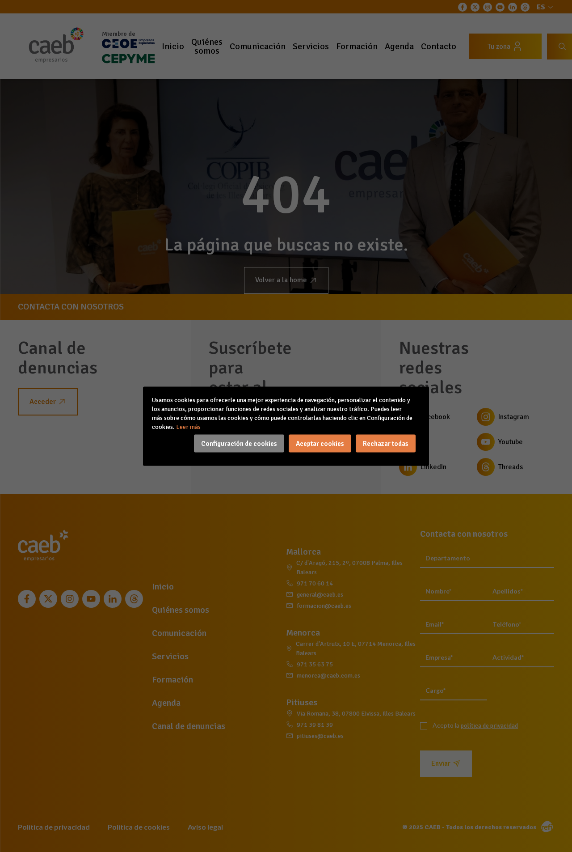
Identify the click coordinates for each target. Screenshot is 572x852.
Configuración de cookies (239, 443)
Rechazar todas (385, 443)
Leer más (188, 426)
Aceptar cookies (320, 443)
